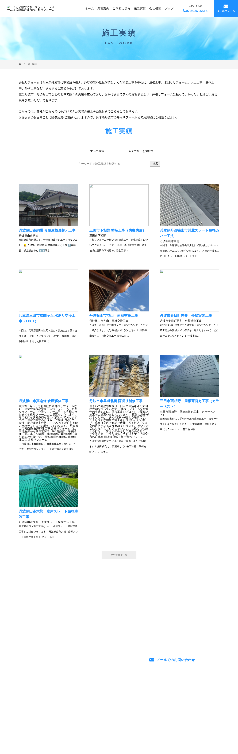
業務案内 (103, 8)
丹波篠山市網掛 (47, 232)
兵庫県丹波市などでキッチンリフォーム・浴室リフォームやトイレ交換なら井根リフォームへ (58, 701)
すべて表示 (97, 151)
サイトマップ (208, 702)
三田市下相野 (117, 232)
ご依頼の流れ (121, 8)
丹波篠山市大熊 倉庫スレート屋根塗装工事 (48, 516)
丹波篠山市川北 (189, 235)
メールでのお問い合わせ (175, 660)
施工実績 (140, 8)
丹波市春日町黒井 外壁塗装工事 (186, 317)
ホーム (89, 8)
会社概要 (155, 8)
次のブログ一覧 (119, 555)
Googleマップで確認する (36, 719)
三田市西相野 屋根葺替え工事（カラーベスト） (189, 407)
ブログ (169, 8)
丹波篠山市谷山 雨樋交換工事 (113, 317)
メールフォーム (226, 11)
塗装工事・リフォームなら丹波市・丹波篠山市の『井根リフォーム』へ (57, 735)
